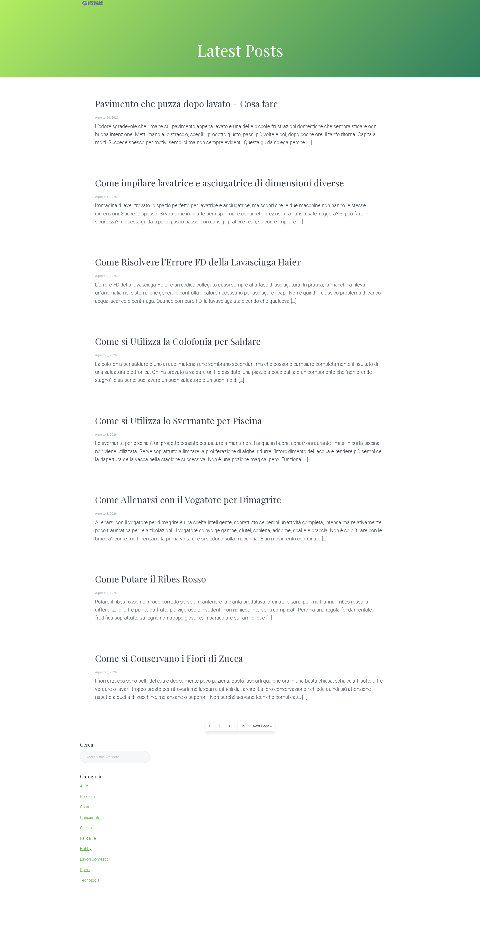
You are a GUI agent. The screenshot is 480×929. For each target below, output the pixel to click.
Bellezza (87, 796)
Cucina (86, 828)
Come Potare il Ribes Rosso (150, 579)
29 (243, 727)
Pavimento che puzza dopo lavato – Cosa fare (186, 103)
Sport (85, 869)
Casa (84, 807)
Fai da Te (88, 838)
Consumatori (91, 817)
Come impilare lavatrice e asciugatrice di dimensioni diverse (219, 183)
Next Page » (262, 727)
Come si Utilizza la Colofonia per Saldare (178, 341)
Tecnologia (90, 880)
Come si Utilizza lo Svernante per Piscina (178, 420)
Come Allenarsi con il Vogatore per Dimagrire (188, 499)
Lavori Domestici (95, 859)
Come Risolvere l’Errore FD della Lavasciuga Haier (198, 262)
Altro (84, 786)
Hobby (86, 848)
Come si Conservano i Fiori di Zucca (169, 658)
